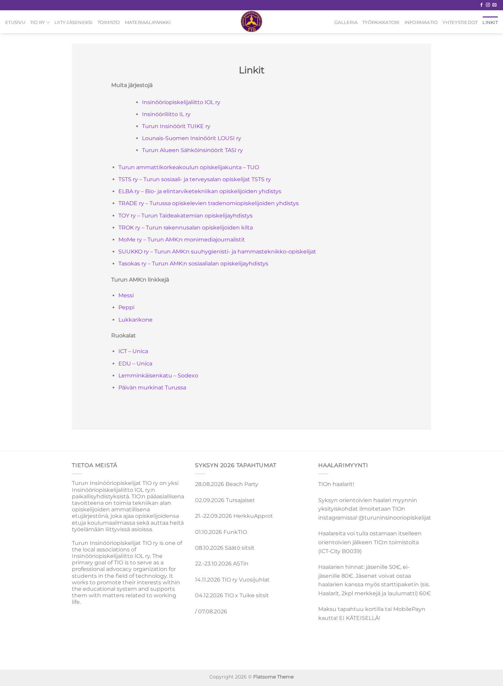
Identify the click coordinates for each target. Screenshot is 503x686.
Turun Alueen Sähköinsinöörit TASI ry (192, 150)
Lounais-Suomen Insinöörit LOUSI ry (191, 138)
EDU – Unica (135, 363)
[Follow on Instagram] (488, 5)
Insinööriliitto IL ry (166, 114)
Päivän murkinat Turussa (152, 387)
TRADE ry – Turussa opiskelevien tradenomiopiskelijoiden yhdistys (208, 203)
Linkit (490, 22)
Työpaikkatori (380, 22)
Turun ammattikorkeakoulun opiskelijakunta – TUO (188, 167)
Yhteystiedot (460, 22)
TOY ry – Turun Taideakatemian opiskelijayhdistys (185, 215)
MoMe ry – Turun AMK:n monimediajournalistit (181, 239)
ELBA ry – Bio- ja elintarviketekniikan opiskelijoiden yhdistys (199, 191)
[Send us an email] (494, 5)
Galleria (346, 22)
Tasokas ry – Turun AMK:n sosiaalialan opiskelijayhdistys (193, 263)
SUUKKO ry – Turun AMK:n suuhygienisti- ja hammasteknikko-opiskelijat (217, 251)
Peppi (126, 307)
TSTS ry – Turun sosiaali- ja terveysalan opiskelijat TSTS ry (194, 179)
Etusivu (15, 22)
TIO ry (37, 22)
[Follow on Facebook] (481, 5)
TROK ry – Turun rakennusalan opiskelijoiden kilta (185, 227)
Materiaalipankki (148, 22)
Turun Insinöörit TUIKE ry (176, 126)
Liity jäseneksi (73, 22)
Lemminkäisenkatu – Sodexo (158, 375)
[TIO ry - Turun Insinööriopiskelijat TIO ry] (252, 21)
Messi (126, 295)
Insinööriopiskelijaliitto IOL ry (181, 102)
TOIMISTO (109, 22)
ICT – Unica (133, 351)
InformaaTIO (421, 22)
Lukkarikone (135, 319)
